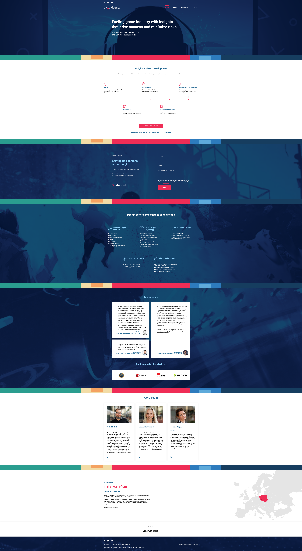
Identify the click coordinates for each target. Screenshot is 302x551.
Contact (195, 7)
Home (167, 7)
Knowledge (184, 7)
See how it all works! (151, 126)
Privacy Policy (166, 183)
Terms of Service (138, 547)
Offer (175, 7)
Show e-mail (121, 185)
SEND (164, 187)
